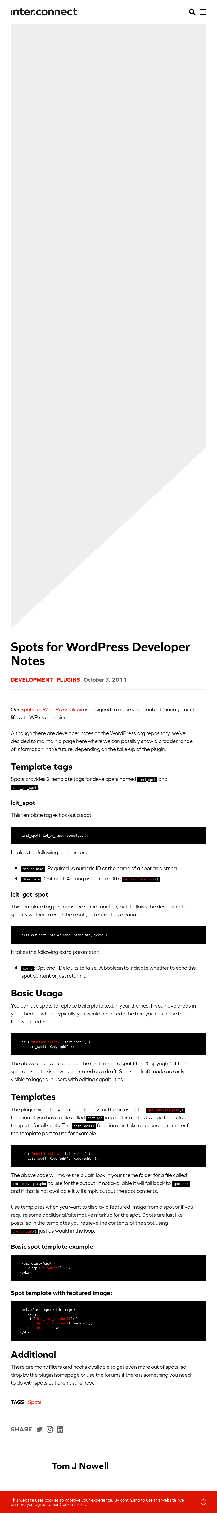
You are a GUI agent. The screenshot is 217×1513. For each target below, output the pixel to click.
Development (32, 680)
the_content (22, 1231)
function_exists (45, 1042)
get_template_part (139, 879)
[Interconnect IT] (44, 12)
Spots (35, 1402)
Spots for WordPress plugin (52, 709)
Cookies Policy (73, 1504)
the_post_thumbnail (52, 1323)
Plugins (68, 680)
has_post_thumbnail (53, 1319)
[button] (203, 12)
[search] (192, 12)
